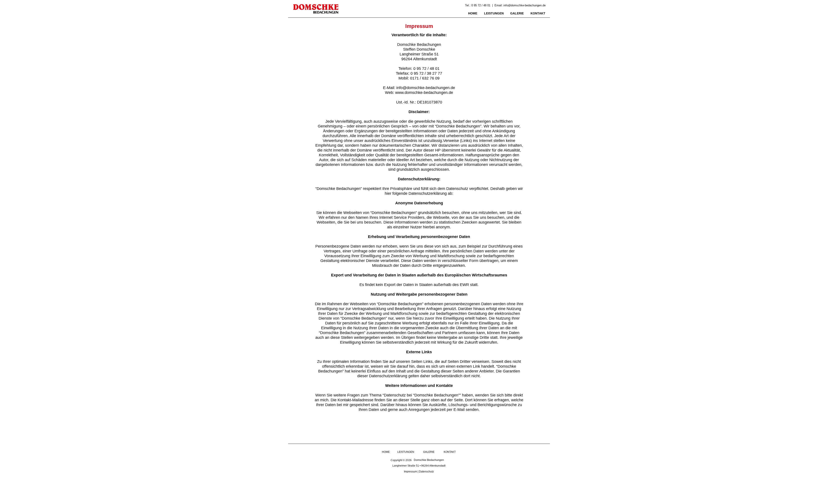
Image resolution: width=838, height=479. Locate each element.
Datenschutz (426, 471)
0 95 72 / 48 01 (480, 5)
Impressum (410, 471)
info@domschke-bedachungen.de (524, 5)
